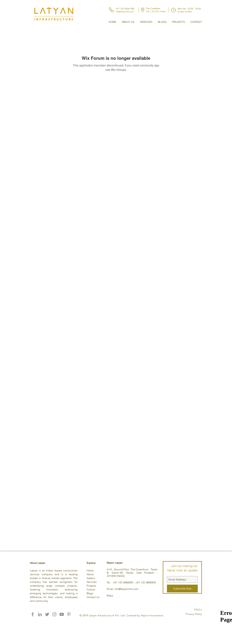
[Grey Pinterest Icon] (69, 614)
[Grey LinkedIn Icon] (40, 614)
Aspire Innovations (152, 615)
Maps (110, 595)
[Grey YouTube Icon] (61, 614)
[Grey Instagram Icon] (54, 614)
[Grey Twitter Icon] (47, 614)
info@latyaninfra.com (126, 589)
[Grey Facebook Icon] (32, 614)
